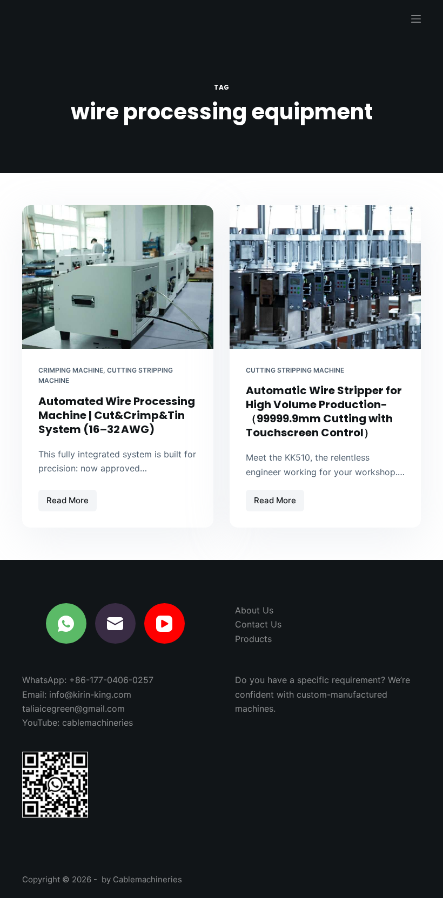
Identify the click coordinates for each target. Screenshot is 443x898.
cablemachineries (97, 722)
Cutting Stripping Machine (295, 370)
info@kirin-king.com (90, 694)
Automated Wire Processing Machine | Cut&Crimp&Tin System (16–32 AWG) (116, 415)
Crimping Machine (70, 370)
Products (253, 638)
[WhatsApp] (66, 623)
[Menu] (416, 19)
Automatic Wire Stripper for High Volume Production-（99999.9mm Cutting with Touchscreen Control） (324, 411)
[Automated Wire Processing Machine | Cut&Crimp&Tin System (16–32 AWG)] (117, 277)
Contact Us (258, 624)
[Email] (115, 623)
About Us (254, 610)
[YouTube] (164, 623)
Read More (71, 503)
